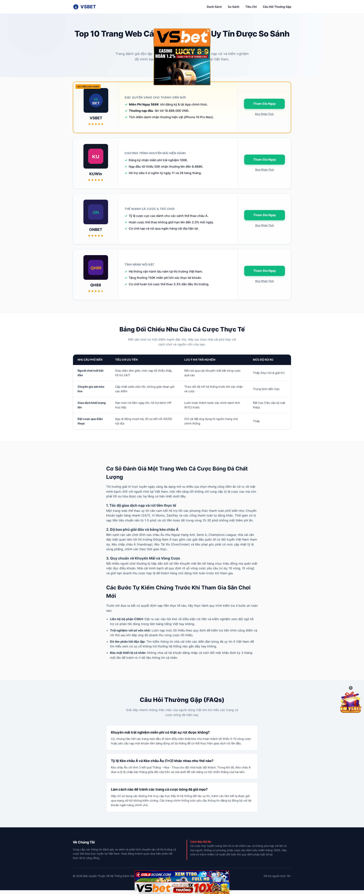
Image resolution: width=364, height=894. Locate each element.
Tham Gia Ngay (264, 103)
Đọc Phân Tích (264, 114)
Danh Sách (214, 7)
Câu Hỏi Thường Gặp (277, 7)
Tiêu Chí (251, 7)
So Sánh (233, 7)
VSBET (88, 6)
